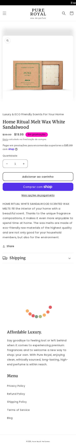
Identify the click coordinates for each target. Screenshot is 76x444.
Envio (5, 139)
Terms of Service (18, 410)
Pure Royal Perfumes (41, 441)
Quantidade (10, 155)
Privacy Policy (16, 386)
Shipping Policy (17, 402)
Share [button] (10, 246)
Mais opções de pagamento (38, 195)
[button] (4, 13)
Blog (10, 418)
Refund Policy (16, 394)
